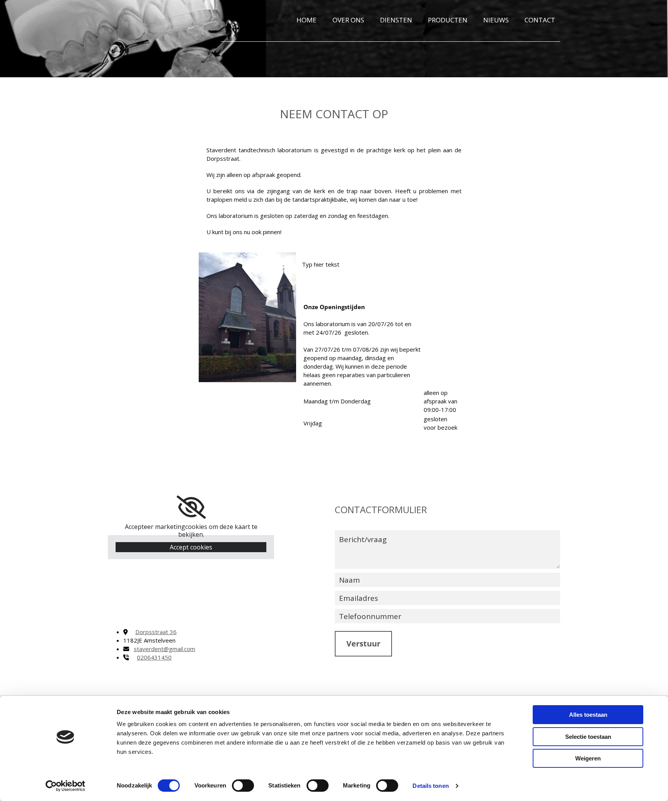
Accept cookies (191, 547)
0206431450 (154, 657)
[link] (191, 507)
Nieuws (496, 19)
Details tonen (430, 785)
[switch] (243, 785)
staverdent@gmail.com (164, 649)
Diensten (396, 19)
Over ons (348, 19)
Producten (447, 19)
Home (307, 19)
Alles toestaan (588, 714)
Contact (540, 19)
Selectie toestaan (588, 736)
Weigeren (588, 758)
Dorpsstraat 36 (156, 632)
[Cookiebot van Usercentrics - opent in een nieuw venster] (65, 786)
